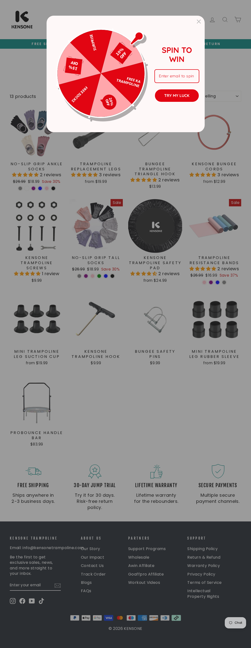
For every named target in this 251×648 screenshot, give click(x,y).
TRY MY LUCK (176, 95)
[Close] (199, 21)
